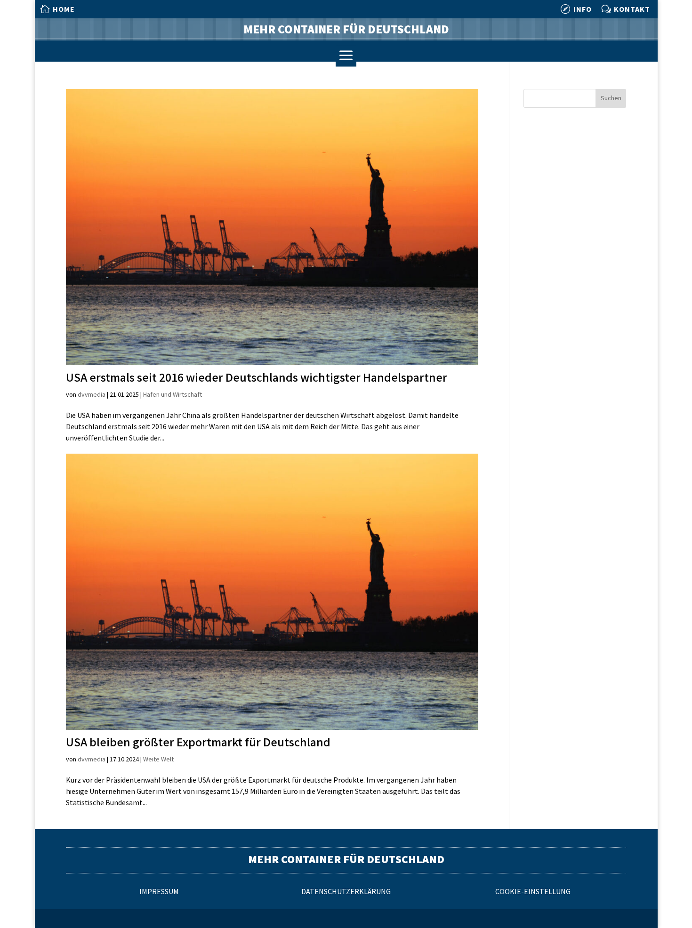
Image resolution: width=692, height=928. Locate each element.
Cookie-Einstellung (533, 892)
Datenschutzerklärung (346, 892)
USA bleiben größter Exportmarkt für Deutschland (198, 743)
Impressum (159, 892)
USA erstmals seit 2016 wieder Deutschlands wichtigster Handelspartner (256, 378)
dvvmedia (91, 395)
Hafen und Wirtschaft (172, 395)
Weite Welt (158, 759)
